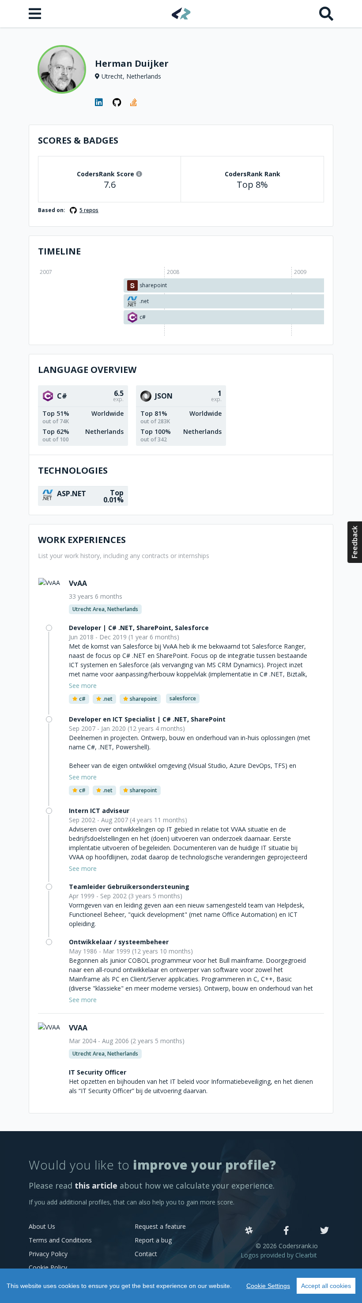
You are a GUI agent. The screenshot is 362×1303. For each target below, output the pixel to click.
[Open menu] (36, 14)
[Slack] (249, 1231)
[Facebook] (286, 1231)
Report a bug (153, 1240)
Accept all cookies (326, 1285)
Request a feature (160, 1226)
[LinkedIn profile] (99, 102)
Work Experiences (82, 540)
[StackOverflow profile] (134, 102)
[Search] (326, 14)
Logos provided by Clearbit (279, 1255)
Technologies (73, 470)
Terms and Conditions (60, 1240)
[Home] (181, 13)
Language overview (87, 370)
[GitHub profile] (117, 102)
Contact (146, 1254)
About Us (42, 1226)
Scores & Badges (78, 140)
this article (96, 1185)
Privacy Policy (48, 1254)
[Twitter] (324, 1231)
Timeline (59, 251)
